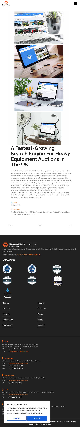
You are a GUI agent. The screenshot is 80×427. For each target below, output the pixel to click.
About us (41, 303)
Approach (41, 325)
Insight (40, 320)
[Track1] (39, 110)
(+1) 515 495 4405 (16, 349)
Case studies (7, 325)
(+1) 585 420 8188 (16, 368)
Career (40, 314)
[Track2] (39, 144)
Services (6, 303)
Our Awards (9, 260)
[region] (27, 412)
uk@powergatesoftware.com (18, 394)
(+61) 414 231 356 (15, 382)
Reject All (17, 418)
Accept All (37, 418)
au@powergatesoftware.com (18, 380)
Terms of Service (45, 424)
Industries (6, 314)
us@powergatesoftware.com (19, 351)
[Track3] (39, 77)
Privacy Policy (33, 424)
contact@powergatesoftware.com (28, 254)
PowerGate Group (57, 421)
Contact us (42, 308)
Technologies (8, 320)
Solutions (6, 308)
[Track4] (39, 44)
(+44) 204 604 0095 (15, 397)
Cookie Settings (69, 421)
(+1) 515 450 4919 (16, 366)
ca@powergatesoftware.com (18, 363)
